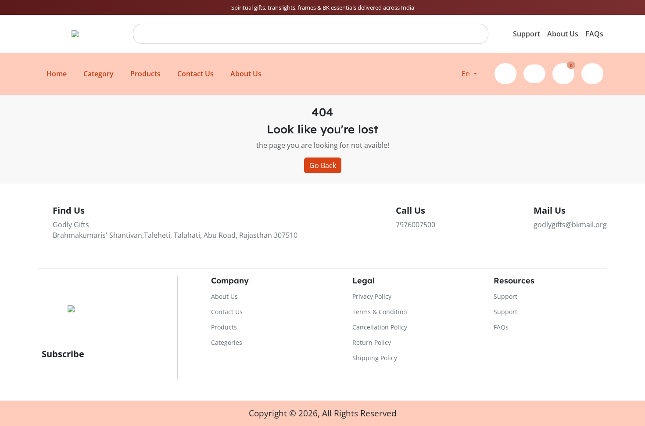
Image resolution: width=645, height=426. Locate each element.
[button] (469, 73)
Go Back (322, 165)
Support (526, 34)
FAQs (594, 34)
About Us (562, 34)
